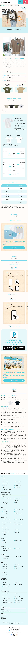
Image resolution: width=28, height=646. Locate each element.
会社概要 (9, 632)
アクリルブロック (18, 524)
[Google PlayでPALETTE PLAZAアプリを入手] (19, 348)
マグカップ (5, 509)
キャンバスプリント (7, 548)
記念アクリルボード (19, 522)
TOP (1, 5)
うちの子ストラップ (19, 566)
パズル (16, 568)
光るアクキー (5, 524)
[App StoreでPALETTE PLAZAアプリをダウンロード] (8, 348)
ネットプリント (6, 594)
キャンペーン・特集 (5, 606)
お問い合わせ (15, 622)
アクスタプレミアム (7, 522)
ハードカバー (17, 582)
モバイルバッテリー (19, 513)
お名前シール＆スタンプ (8, 602)
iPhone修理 (17, 487)
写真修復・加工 (18, 485)
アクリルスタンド (6, 519)
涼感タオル (17, 530)
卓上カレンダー (6, 556)
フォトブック (5, 483)
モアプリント (17, 548)
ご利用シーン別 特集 (7, 489)
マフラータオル (6, 532)
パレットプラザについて (6, 610)
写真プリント (5, 481)
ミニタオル (17, 532)
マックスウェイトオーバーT (18, 499)
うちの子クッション (19, 540)
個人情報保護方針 (16, 632)
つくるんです (17, 602)
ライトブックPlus (18, 584)
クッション (5, 540)
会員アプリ (3, 614)
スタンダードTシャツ (7, 499)
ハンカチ (5, 534)
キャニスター (17, 511)
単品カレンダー (18, 556)
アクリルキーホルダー (19, 519)
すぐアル (5, 582)
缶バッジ (5, 566)
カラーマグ (5, 511)
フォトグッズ (5, 5)
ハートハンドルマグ (19, 509)
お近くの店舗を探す (14, 380)
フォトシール (5, 564)
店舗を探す (3, 618)
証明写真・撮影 (18, 481)
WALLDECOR (5, 550)
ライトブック (5, 584)
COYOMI (4, 558)
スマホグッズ (5, 513)
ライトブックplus (6, 598)
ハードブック (5, 596)
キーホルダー (17, 564)
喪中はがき (5, 600)
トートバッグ (5, 574)
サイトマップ (21, 622)
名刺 (4, 487)
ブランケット (5, 542)
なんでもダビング (18, 600)
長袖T (16, 502)
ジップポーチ (5, 568)
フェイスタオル (6, 530)
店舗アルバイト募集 (7, 622)
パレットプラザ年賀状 (19, 598)
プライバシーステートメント (14, 623)
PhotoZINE (5, 586)
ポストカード (5, 485)
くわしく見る (14, 247)
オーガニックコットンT (5, 503)
